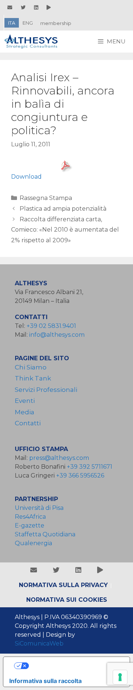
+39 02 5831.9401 (51, 325)
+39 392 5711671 (89, 466)
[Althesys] (33, 42)
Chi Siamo (31, 367)
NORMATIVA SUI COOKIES (66, 599)
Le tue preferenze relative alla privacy (74, 665)
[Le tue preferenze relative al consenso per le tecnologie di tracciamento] (120, 677)
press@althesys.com (59, 457)
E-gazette (29, 525)
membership (55, 23)
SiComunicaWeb (39, 643)
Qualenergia (33, 543)
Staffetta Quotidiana (45, 534)
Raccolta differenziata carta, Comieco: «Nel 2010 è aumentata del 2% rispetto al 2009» (65, 230)
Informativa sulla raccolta (45, 680)
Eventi (25, 400)
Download (26, 176)
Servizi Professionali (46, 389)
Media (24, 412)
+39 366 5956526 (80, 475)
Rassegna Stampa (46, 197)
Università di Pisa (39, 507)
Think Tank (33, 378)
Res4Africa (32, 516)
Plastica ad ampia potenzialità (63, 208)
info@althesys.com (57, 334)
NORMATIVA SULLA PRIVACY (63, 585)
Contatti (28, 423)
